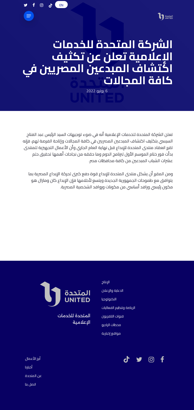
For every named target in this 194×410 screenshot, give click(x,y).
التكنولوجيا (109, 299)
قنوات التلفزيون (113, 316)
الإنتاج (106, 282)
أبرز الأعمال (32, 358)
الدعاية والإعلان (112, 290)
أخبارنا (28, 367)
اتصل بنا (30, 384)
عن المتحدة (33, 375)
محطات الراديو (111, 324)
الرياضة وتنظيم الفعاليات (118, 307)
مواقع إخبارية (111, 333)
